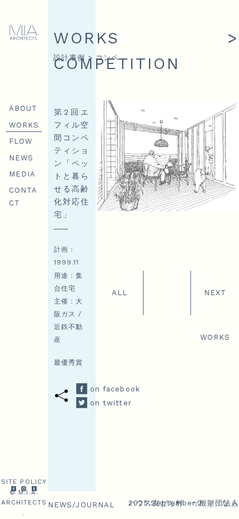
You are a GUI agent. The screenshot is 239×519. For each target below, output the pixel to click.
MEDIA (22, 174)
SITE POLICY (24, 482)
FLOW (20, 141)
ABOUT (23, 108)
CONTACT (23, 196)
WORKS (24, 125)
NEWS (21, 158)
